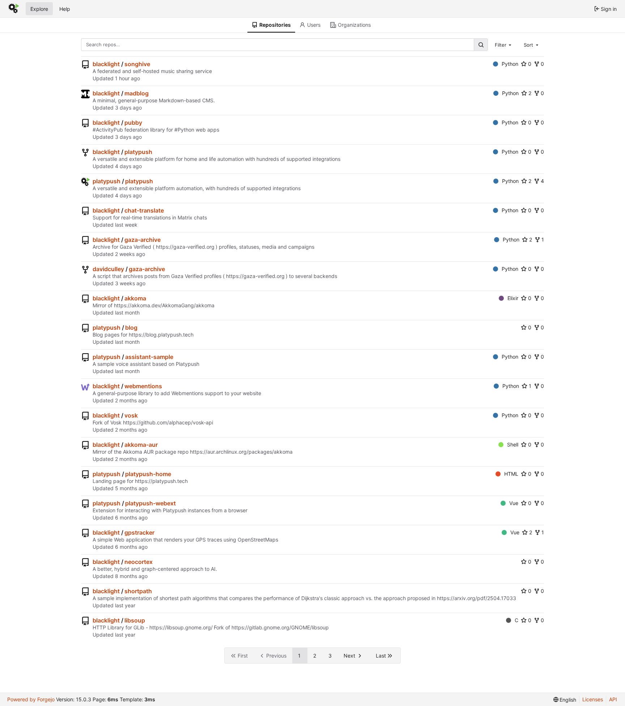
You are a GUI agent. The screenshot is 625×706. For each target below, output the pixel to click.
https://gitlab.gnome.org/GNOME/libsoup (280, 627)
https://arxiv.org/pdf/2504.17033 (476, 598)
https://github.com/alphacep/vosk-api (168, 422)
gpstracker (139, 532)
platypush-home (148, 474)
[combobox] (503, 44)
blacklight (106, 64)
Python (510, 64)
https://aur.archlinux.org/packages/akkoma (241, 452)
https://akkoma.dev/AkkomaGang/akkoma (164, 305)
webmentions (143, 386)
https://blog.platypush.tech (161, 334)
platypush (138, 151)
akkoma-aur (141, 444)
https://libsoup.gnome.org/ (181, 627)
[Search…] (481, 44)
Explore (39, 9)
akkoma (135, 298)
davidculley (108, 269)
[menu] (565, 700)
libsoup (134, 620)
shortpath (138, 591)
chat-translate (144, 210)
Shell (512, 444)
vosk (131, 415)
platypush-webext (150, 503)
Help (64, 9)
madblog (136, 93)
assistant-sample (149, 356)
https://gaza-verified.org (185, 247)
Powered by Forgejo (31, 699)
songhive (137, 64)
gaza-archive (142, 239)
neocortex (138, 561)
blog (131, 327)
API (613, 699)
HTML (511, 474)
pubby (133, 122)
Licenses (592, 699)
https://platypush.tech (161, 481)
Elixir (512, 298)
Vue (513, 503)
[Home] (14, 8)
